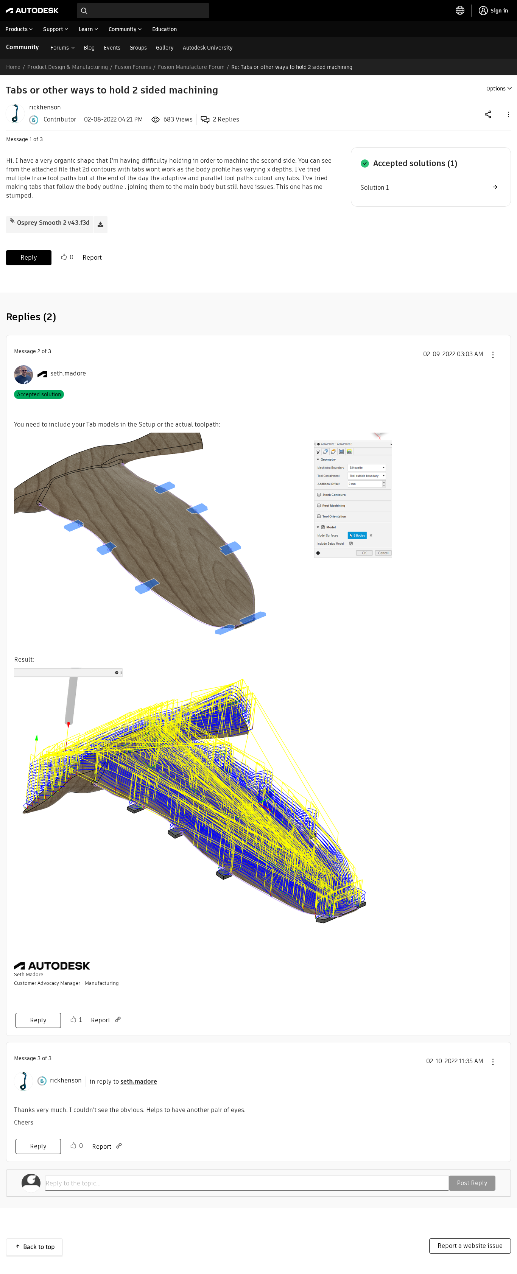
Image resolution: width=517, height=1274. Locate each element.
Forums (59, 47)
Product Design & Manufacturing (67, 67)
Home (13, 67)
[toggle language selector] (460, 11)
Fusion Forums (133, 67)
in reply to (123, 1081)
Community (22, 47)
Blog (89, 47)
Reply (28, 257)
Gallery (165, 47)
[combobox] (143, 10)
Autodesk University (208, 47)
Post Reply (472, 1183)
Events (112, 47)
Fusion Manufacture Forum (191, 67)
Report (92, 257)
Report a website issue (470, 1245)
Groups (138, 47)
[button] (508, 114)
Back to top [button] (39, 1247)
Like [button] (64, 257)
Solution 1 (374, 187)
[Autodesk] (32, 10)
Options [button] (496, 88)
